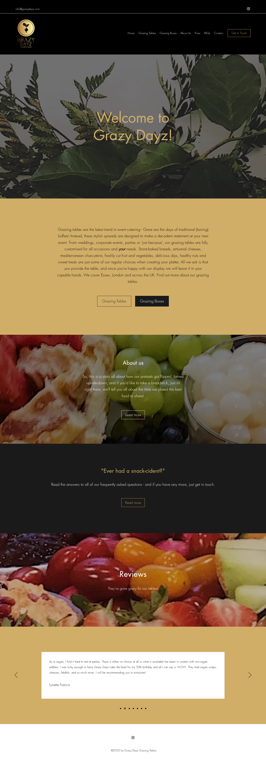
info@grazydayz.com (28, 9)
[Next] (249, 675)
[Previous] (16, 675)
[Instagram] (248, 9)
